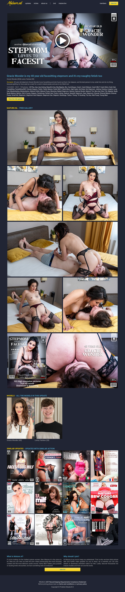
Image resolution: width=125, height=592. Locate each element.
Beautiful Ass (51, 87)
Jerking (98, 89)
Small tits (15, 95)
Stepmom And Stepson (34, 95)
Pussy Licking (58, 93)
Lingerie (110, 89)
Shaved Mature (105, 93)
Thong (74, 95)
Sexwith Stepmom (76, 93)
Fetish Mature (48, 89)
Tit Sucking (81, 95)
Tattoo (69, 95)
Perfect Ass (49, 93)
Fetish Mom (66, 89)
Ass (36, 87)
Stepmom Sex (48, 95)
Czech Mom (104, 87)
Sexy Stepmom (88, 93)
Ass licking (42, 87)
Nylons (18, 93)
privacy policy (82, 584)
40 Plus (31, 87)
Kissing (104, 89)
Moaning (53, 91)
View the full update (15, 99)
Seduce (66, 93)
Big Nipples (60, 87)
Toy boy (88, 95)
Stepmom (22, 95)
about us (44, 3)
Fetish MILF (57, 89)
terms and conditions (66, 584)
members (103, 3)
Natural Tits (90, 91)
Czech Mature (86, 87)
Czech (79, 87)
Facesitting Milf (20, 89)
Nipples (110, 91)
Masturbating (15, 91)
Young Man (104, 95)
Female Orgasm (32, 89)
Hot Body (82, 89)
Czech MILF (96, 87)
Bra (66, 87)
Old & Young (26, 93)
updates (28, 3)
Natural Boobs (80, 91)
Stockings (63, 95)
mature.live (62, 3)
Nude (115, 91)
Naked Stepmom (63, 91)
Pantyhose (41, 93)
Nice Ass (97, 91)
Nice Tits (104, 91)
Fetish (40, 89)
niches (36, 3)
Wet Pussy (95, 95)
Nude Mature (11, 93)
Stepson (56, 95)
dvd (54, 3)
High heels (74, 89)
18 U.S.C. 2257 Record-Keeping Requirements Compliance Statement (62, 582)
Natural (72, 91)
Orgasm (34, 93)
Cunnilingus (72, 87)
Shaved (96, 93)
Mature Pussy (45, 91)
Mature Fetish (35, 91)
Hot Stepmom (90, 89)
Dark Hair (112, 87)
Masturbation (24, 91)
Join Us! (114, 3)
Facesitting (10, 89)
